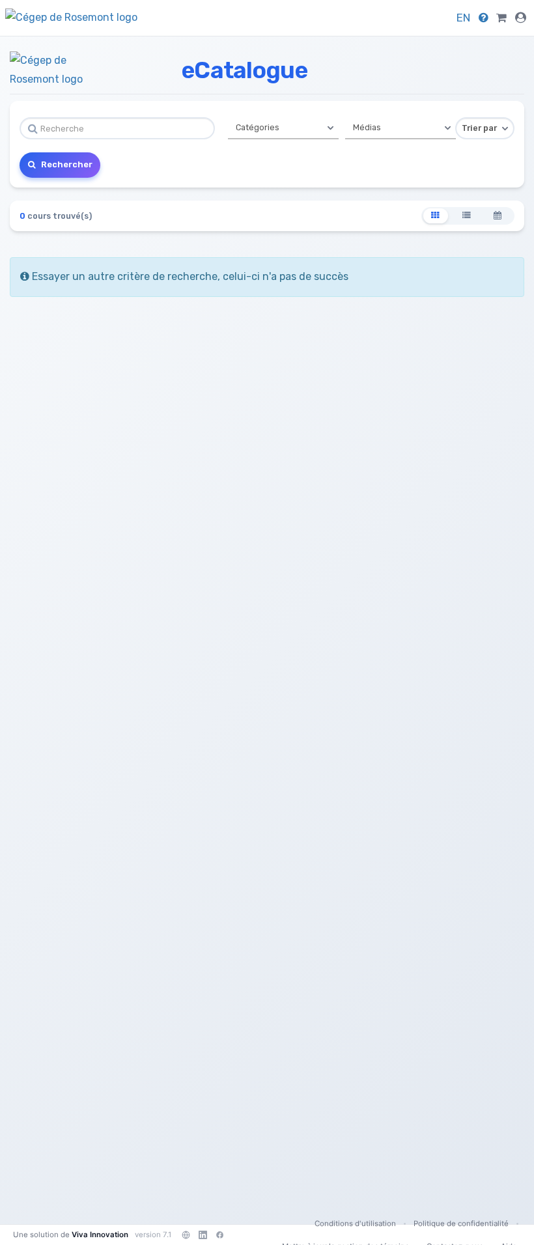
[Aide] (483, 17)
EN (463, 17)
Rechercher (65, 164)
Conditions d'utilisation (355, 1223)
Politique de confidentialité (461, 1223)
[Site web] (185, 1234)
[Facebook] (219, 1234)
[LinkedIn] (202, 1234)
